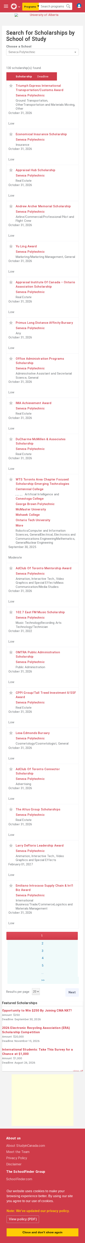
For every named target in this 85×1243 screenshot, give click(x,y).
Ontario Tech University (33, 520)
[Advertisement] (42, 1100)
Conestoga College (30, 499)
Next (72, 992)
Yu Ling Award (26, 246)
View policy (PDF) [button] (23, 1219)
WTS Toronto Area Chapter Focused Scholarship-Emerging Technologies (42, 482)
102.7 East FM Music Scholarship (40, 612)
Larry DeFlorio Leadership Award (40, 845)
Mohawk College (28, 515)
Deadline (42, 76)
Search (68, 6)
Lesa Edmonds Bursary (33, 733)
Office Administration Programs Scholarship (40, 361)
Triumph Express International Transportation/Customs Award (39, 88)
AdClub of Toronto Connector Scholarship (38, 771)
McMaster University (31, 509)
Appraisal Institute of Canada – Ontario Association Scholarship (45, 284)
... (42, 973)
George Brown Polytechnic (35, 504)
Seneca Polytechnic (30, 95)
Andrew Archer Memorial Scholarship (43, 206)
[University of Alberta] (42, 18)
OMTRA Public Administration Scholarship (38, 654)
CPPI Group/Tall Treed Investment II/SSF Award (46, 695)
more (19, 525)
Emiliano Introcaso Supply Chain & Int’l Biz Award (44, 888)
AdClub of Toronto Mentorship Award (43, 568)
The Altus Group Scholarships (38, 809)
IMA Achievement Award (33, 403)
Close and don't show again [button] (42, 1232)
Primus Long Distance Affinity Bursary (44, 323)
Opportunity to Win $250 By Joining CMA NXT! (37, 1010)
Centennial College (29, 489)
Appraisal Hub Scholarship (35, 170)
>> (43, 980)
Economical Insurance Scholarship (41, 134)
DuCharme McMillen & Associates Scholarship (40, 441)
